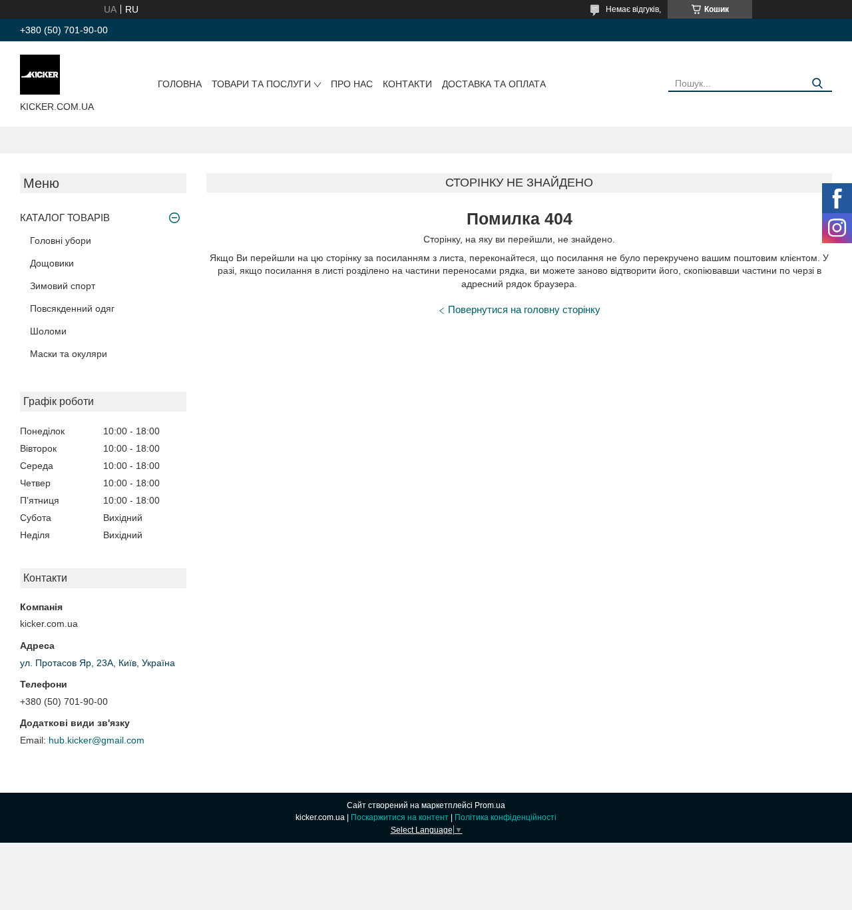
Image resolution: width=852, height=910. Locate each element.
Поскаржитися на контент (400, 817)
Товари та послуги (261, 84)
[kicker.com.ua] (40, 74)
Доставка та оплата (494, 84)
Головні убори (60, 240)
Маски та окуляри (68, 353)
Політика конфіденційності (505, 817)
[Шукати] (817, 83)
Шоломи (48, 331)
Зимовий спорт (62, 285)
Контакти (407, 84)
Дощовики (52, 263)
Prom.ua (490, 805)
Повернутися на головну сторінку (524, 309)
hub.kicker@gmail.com (96, 740)
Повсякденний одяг (72, 308)
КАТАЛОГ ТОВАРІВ (65, 217)
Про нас (352, 84)
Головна (180, 84)
